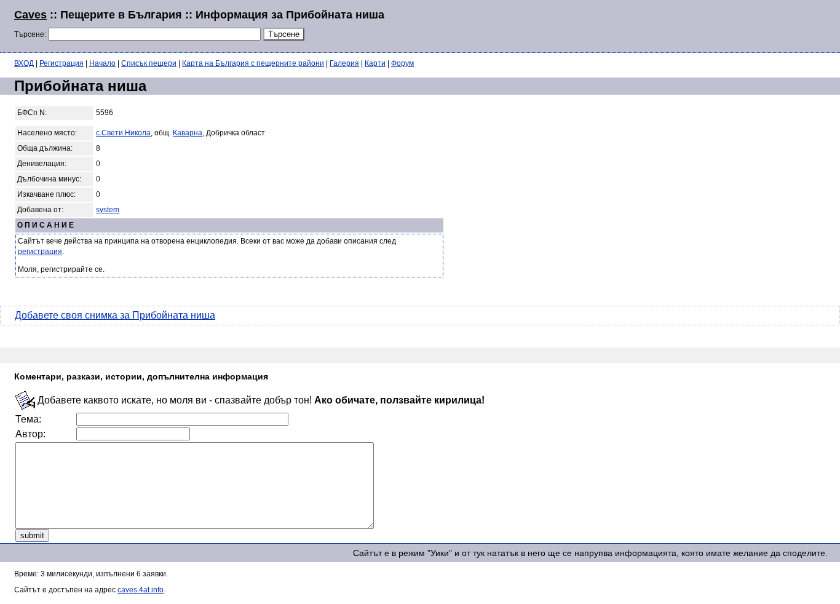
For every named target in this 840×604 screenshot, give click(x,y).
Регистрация (61, 63)
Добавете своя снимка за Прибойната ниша (115, 315)
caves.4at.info (140, 590)
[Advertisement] (676, 24)
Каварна (187, 133)
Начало (102, 63)
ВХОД (24, 63)
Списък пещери (148, 63)
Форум (402, 63)
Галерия (344, 63)
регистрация (40, 251)
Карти (375, 63)
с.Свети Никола (123, 133)
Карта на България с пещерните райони (253, 63)
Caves (30, 15)
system (107, 209)
